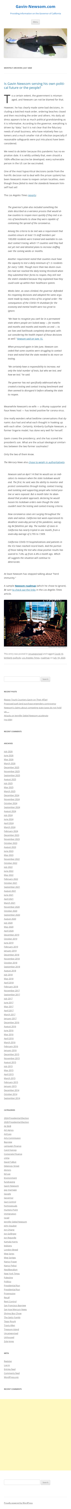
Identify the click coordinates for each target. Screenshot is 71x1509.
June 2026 (8, 755)
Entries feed (10, 1369)
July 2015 (8, 1066)
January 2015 (10, 1086)
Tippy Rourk (10, 1321)
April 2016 (9, 1038)
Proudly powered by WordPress (18, 1503)
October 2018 (10, 962)
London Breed (11, 1249)
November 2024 (12, 799)
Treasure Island (11, 1329)
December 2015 (11, 1054)
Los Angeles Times (31, 657)
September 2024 (12, 807)
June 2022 (8, 870)
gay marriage (10, 1189)
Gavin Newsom (11, 1185)
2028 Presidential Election (16, 1122)
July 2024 (8, 815)
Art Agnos (9, 1130)
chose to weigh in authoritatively (47, 462)
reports (32, 195)
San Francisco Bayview (15, 1305)
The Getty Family (12, 1317)
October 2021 (10, 882)
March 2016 (9, 1042)
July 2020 (8, 922)
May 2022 (8, 874)
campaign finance (12, 1145)
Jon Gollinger (10, 1233)
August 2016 (10, 1026)
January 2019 (10, 950)
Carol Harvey (10, 1149)
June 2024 (8, 819)
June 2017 (8, 1002)
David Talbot (10, 1161)
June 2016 (8, 1030)
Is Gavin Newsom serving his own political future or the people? (34, 85)
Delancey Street (11, 1165)
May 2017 (8, 1006)
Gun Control (10, 1201)
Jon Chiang (9, 1229)
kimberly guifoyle (12, 657)
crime (6, 1157)
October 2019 (10, 938)
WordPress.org (11, 1377)
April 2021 (9, 898)
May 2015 (8, 1070)
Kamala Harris (11, 1241)
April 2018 (9, 982)
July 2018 (8, 974)
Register (8, 1361)
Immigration (10, 1213)
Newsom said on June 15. (30, 338)
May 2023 (8, 855)
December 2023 (11, 835)
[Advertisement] (35, 1434)
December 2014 (11, 1090)
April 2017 (9, 1010)
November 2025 (12, 771)
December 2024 (11, 795)
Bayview (8, 1142)
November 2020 (12, 906)
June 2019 (8, 942)
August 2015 (10, 1062)
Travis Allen (9, 1325)
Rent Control (10, 1301)
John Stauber (10, 1225)
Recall (7, 1297)
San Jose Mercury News (15, 1309)
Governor (8, 1197)
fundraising (9, 1181)
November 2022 (12, 859)
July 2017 (8, 998)
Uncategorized (35, 653)
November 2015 (12, 1058)
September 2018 (12, 966)
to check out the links (24, 589)
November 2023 (12, 839)
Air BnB (7, 1126)
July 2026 (8, 751)
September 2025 (12, 775)
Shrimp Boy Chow (12, 1313)
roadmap (45, 657)
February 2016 (11, 1046)
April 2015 (9, 1074)
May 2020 (8, 926)
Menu (35, 22)
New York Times (12, 1273)
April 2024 (9, 823)
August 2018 (10, 970)
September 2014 (12, 1098)
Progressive (9, 1293)
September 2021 (12, 886)
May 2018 (8, 978)
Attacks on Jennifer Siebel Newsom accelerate (26, 715)
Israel (6, 1217)
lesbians (8, 1245)
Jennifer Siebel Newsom (15, 1221)
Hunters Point (11, 1209)
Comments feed (12, 1373)
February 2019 (11, 946)
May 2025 (8, 787)
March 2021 (9, 902)
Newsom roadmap (25, 585)
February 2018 (11, 986)
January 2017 (10, 1018)
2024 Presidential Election (16, 1118)
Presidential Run (12, 1285)
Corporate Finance (13, 1153)
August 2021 (10, 890)
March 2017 (9, 1014)
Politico (7, 1281)
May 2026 (8, 759)
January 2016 (10, 1050)
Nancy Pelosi (10, 1265)
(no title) (8, 719)
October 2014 (10, 1094)
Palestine (8, 1277)
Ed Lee (7, 1173)
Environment (10, 1177)
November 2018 (12, 958)
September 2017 (12, 994)
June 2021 (8, 894)
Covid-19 (58, 653)
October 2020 (10, 910)
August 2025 (10, 779)
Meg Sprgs (9, 1253)
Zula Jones (9, 1341)
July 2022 (8, 867)
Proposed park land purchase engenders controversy (30, 703)
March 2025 (9, 791)
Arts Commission (12, 1138)
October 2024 (10, 803)
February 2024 (11, 831)
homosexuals (10, 1205)
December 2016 (11, 1022)
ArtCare (7, 1134)
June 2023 (8, 851)
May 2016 (8, 1034)
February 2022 (11, 878)
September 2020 (12, 914)
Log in (7, 1365)
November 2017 (12, 990)
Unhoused (9, 1337)
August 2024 (10, 811)
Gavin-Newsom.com (35, 6)
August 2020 (10, 918)
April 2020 (9, 930)
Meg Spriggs (10, 1257)
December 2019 (11, 934)
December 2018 (11, 954)
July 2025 (8, 783)
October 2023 (10, 843)
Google (7, 1193)
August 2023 (10, 847)
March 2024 (9, 827)
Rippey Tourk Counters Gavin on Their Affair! (26, 699)
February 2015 (11, 1082)
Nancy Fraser (10, 1261)
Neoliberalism (11, 1269)
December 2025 (11, 767)
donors (7, 1169)
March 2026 (9, 763)
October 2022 (10, 863)
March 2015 (9, 1078)
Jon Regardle (10, 1237)
